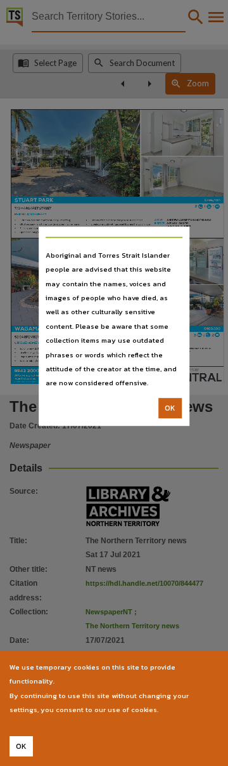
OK (170, 408)
